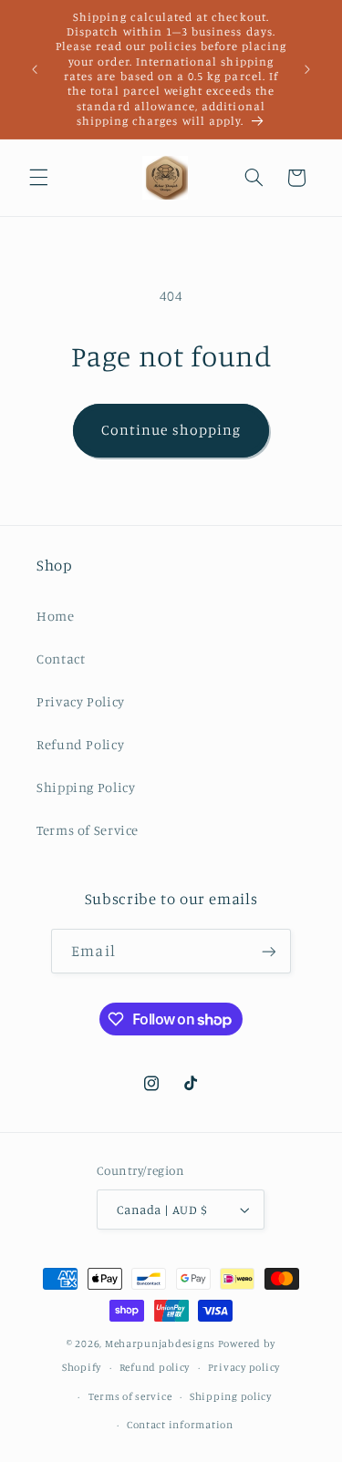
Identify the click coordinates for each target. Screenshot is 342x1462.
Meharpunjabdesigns (160, 1343)
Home (55, 615)
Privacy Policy (80, 701)
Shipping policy (231, 1396)
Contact (60, 658)
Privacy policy (244, 1367)
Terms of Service (87, 830)
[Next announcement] (307, 69)
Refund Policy (80, 744)
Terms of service (130, 1396)
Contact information (180, 1424)
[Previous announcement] (35, 69)
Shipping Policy (85, 787)
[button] (38, 178)
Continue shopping (171, 429)
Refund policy (155, 1367)
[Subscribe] (268, 951)
